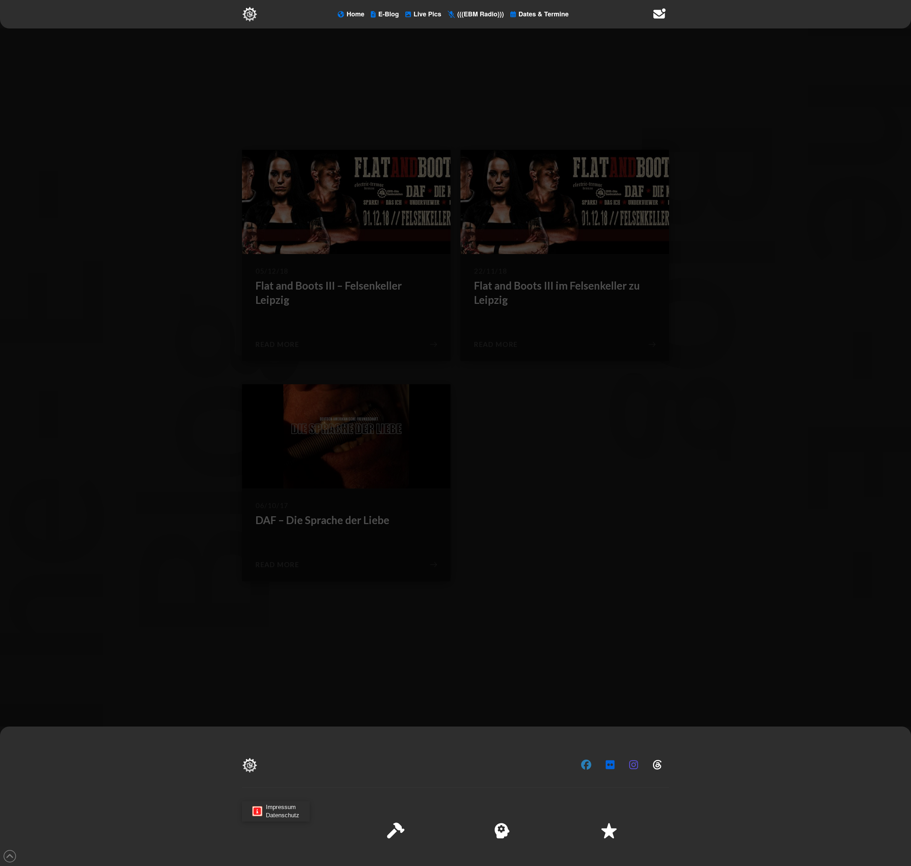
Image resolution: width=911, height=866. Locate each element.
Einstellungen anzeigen (868, 837)
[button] (896, 789)
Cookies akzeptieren (766, 837)
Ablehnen (816, 837)
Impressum (847, 855)
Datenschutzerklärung (806, 855)
